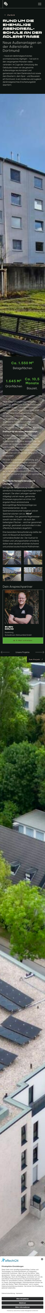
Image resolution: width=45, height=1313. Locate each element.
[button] (39, 4)
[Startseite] (6, 4)
